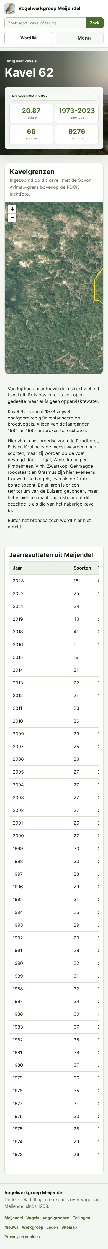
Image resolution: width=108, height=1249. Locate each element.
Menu (84, 38)
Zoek (94, 22)
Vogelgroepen (56, 1217)
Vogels (32, 1217)
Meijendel (13, 1217)
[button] (12, 209)
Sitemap (69, 1227)
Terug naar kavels (21, 61)
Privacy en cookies (22, 1236)
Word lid (28, 37)
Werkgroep (32, 1227)
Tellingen (81, 1217)
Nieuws (11, 1227)
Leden (52, 1227)
